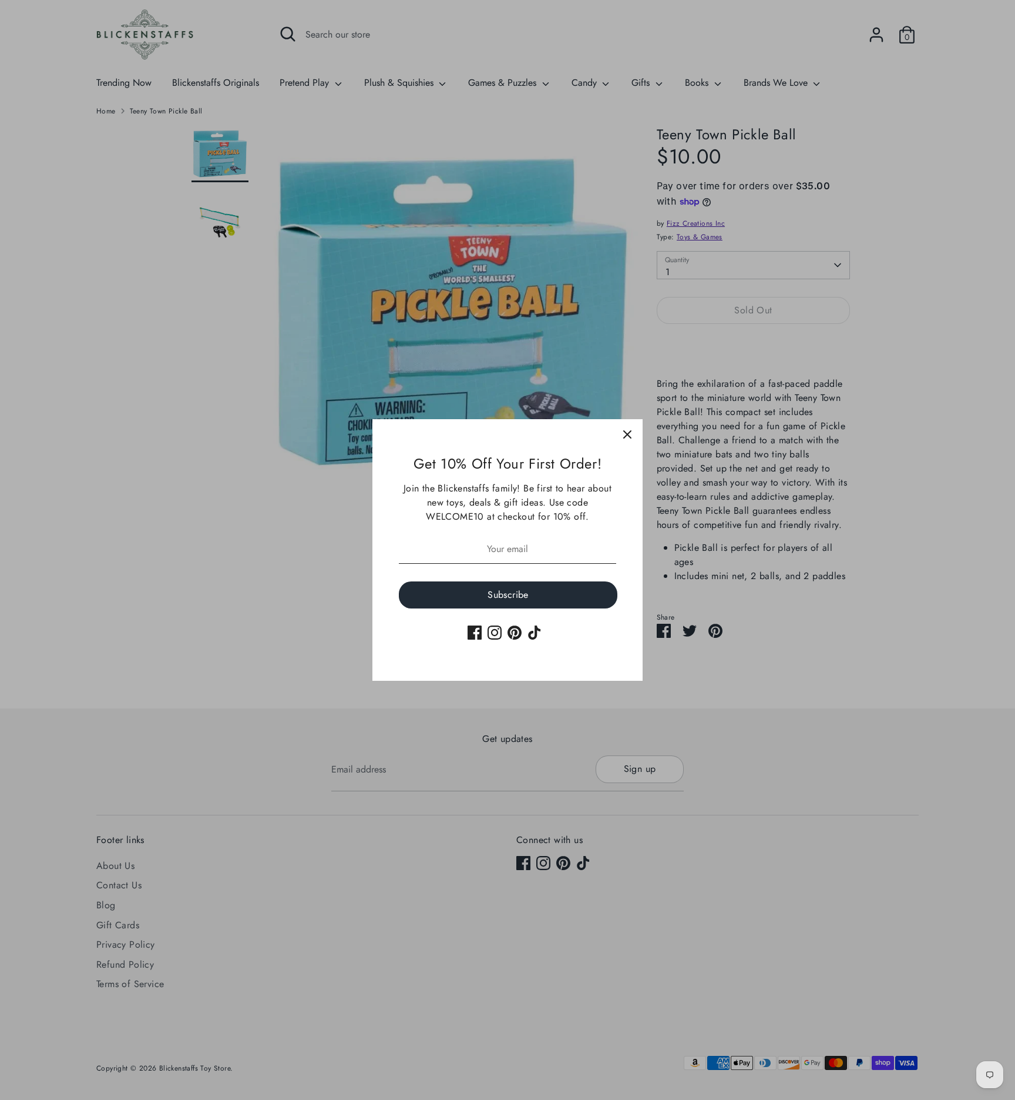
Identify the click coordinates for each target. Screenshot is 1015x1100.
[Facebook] (475, 633)
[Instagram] (495, 633)
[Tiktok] (534, 633)
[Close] (627, 434)
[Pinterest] (515, 633)
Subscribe (508, 594)
